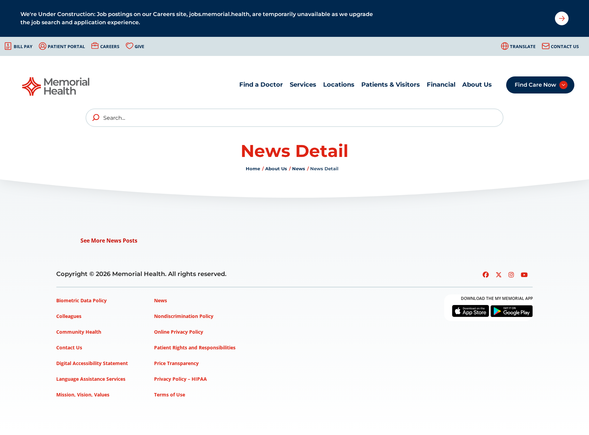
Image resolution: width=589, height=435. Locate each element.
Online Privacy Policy (178, 332)
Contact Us (565, 46)
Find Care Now (535, 85)
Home (253, 168)
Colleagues (68, 316)
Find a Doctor (261, 84)
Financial (441, 84)
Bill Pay (23, 46)
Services (303, 84)
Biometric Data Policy (81, 300)
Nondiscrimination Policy (183, 316)
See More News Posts (108, 240)
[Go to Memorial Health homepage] (56, 86)
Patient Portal (66, 46)
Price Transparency (176, 363)
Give (139, 46)
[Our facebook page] (486, 275)
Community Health (78, 332)
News (298, 168)
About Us (477, 84)
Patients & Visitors (390, 84)
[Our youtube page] (524, 275)
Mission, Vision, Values (82, 394)
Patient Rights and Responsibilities (195, 347)
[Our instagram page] (511, 275)
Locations (338, 84)
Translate (522, 46)
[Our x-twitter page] (499, 275)
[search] (96, 117)
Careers (109, 46)
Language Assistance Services (90, 379)
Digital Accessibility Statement (92, 363)
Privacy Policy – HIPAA (180, 379)
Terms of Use (169, 394)
